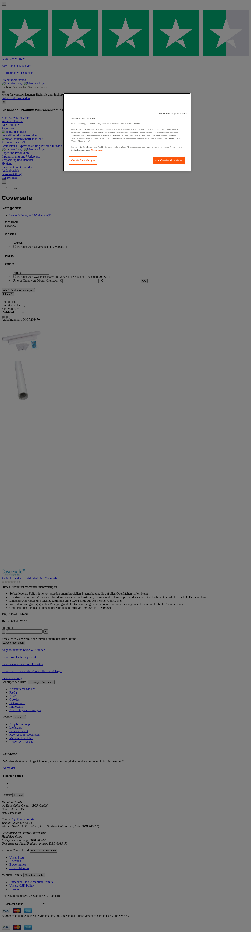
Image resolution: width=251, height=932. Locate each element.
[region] (127, 132)
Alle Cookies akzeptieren (169, 160)
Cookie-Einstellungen (83, 160)
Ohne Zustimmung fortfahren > (172, 113)
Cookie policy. (97, 150)
